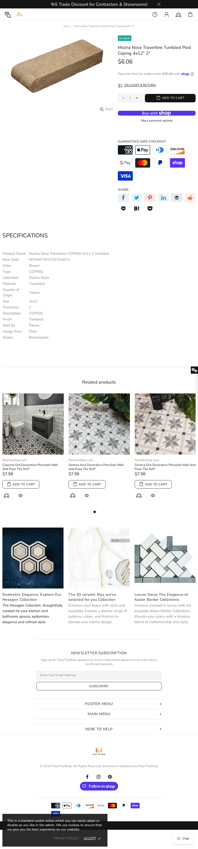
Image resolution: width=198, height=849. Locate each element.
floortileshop (19, 14)
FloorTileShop (148, 766)
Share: (123, 190)
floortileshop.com (15, 460)
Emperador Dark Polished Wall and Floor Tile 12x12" (32, 467)
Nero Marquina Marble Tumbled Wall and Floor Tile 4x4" (164, 467)
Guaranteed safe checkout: (142, 142)
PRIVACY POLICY (66, 838)
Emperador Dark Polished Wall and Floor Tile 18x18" (98, 467)
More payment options (157, 121)
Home (67, 26)
